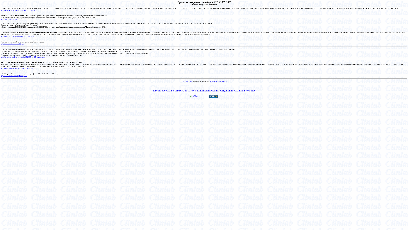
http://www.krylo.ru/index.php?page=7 (14, 76)
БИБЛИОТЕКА (201, 91)
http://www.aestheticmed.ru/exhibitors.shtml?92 (17, 68)
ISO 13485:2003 (187, 81)
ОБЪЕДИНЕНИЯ (226, 91)
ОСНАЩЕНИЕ (239, 91)
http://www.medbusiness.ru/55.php (12, 44)
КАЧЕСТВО (250, 91)
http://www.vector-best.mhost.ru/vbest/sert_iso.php (18, 10)
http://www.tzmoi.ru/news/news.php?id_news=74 (17, 36)
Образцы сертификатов (218, 81)
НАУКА (191, 91)
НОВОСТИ (157, 91)
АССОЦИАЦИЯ (168, 91)
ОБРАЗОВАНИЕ (181, 91)
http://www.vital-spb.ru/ (9, 19)
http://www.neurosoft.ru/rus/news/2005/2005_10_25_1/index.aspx (23, 57)
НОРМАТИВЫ (213, 91)
